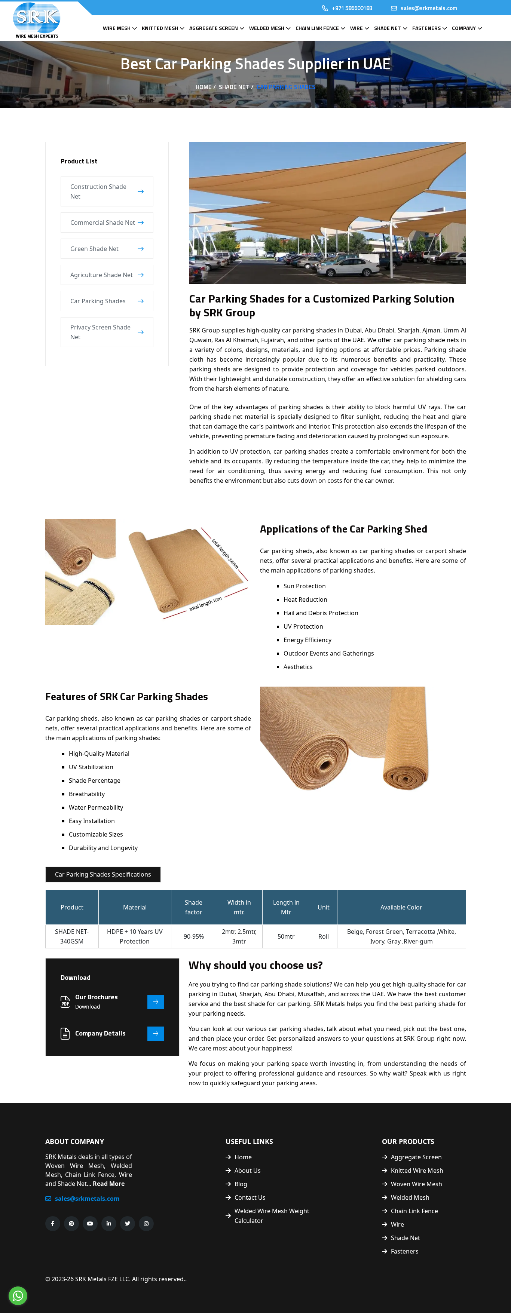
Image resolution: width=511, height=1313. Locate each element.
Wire (356, 28)
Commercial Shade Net (102, 222)
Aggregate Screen (213, 28)
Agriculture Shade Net (101, 275)
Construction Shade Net (98, 191)
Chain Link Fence (317, 28)
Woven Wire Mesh (416, 1184)
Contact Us (250, 1197)
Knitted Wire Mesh (417, 1170)
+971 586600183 (352, 8)
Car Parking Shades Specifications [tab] (103, 874)
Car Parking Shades (98, 301)
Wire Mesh (117, 28)
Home (243, 1157)
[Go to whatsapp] (18, 1295)
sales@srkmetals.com (429, 8)
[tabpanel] (255, 921)
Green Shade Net (94, 249)
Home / (206, 86)
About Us (248, 1170)
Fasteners (426, 28)
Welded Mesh (266, 28)
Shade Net (387, 28)
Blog (241, 1184)
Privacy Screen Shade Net (100, 332)
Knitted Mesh (160, 28)
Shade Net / (236, 86)
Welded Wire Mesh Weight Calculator (272, 1216)
